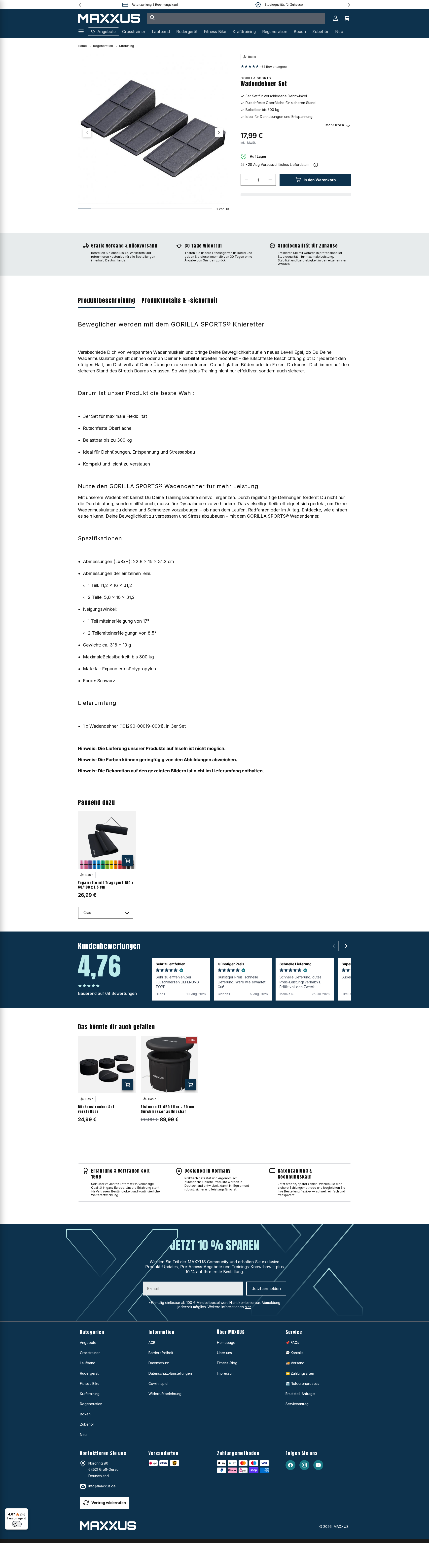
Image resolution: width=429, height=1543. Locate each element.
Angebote (88, 1342)
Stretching (126, 46)
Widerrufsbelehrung (164, 1394)
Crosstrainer (90, 1353)
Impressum (225, 1373)
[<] (80, 4)
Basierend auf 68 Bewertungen (107, 993)
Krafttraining (90, 1394)
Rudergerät (89, 1373)
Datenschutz (158, 1363)
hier (248, 1307)
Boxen (85, 1414)
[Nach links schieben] (87, 132)
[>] (349, 4)
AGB (151, 1342)
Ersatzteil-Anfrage (300, 1394)
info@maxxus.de (102, 1486)
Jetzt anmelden (266, 1288)
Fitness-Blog (227, 1363)
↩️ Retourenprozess (302, 1383)
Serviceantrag (297, 1404)
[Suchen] (152, 18)
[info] (315, 164)
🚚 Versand (295, 1363)
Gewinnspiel (158, 1383)
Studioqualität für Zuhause (284, 4)
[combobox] (236, 18)
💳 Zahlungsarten (300, 1373)
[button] (346, 18)
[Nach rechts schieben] (219, 132)
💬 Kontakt (294, 1353)
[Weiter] (346, 946)
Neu (83, 1435)
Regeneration (103, 46)
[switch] (17, 1524)
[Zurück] (334, 946)
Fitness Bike (90, 1383)
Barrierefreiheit (160, 1353)
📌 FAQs (292, 1342)
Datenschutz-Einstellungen (170, 1373)
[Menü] (25, 1511)
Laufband (87, 1363)
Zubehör (87, 1424)
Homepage (226, 1342)
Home (82, 46)
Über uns (224, 1353)
